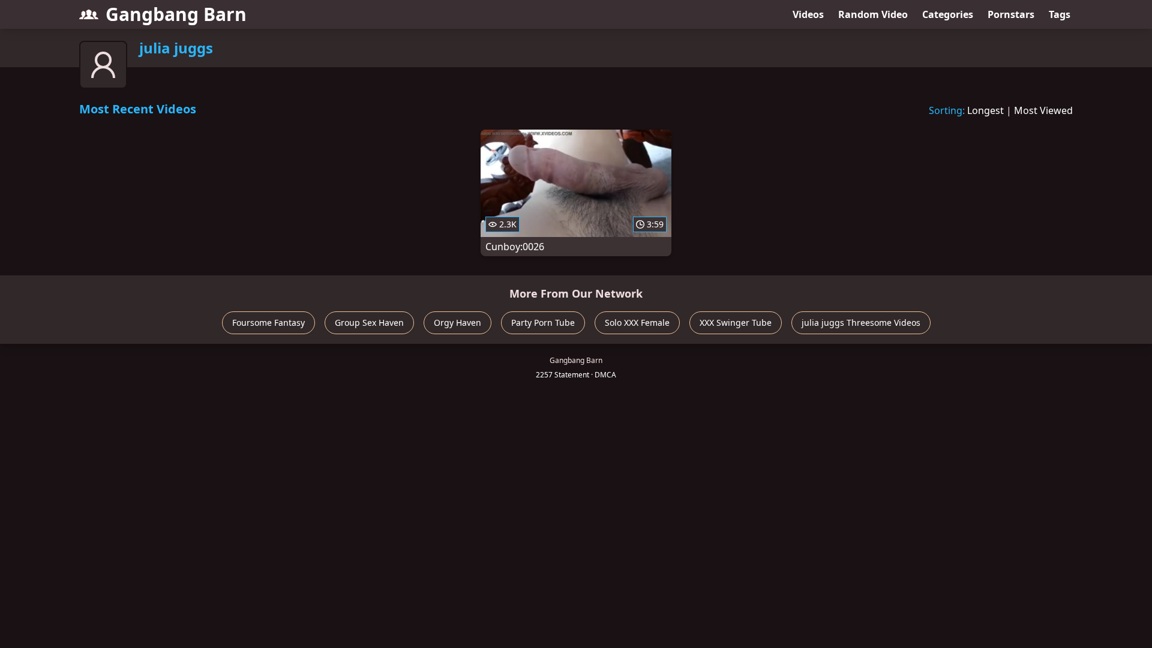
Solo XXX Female (637, 322)
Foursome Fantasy (268, 322)
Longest (985, 110)
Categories (947, 14)
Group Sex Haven (369, 322)
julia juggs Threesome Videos (861, 322)
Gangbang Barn (176, 14)
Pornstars (1011, 14)
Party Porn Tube (543, 322)
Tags (1059, 14)
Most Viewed (1043, 110)
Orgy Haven (457, 322)
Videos (808, 14)
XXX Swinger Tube (736, 322)
